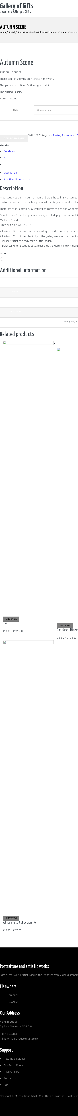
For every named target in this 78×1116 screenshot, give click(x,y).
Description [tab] (10, 173)
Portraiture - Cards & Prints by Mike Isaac (38, 32)
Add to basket (14, 138)
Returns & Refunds (15, 1059)
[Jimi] (28, 344)
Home (3, 32)
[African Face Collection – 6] (28, 643)
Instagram (13, 1002)
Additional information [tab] (17, 179)
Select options (11, 619)
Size (15, 110)
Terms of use (11, 1078)
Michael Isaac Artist (26, 1096)
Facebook (12, 995)
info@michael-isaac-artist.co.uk (20, 1039)
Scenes (63, 32)
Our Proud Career (14, 1065)
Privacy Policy (11, 1072)
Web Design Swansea (51, 1096)
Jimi (6, 623)
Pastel (12, 32)
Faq (6, 1085)
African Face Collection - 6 (19, 922)
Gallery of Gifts (16, 6)
